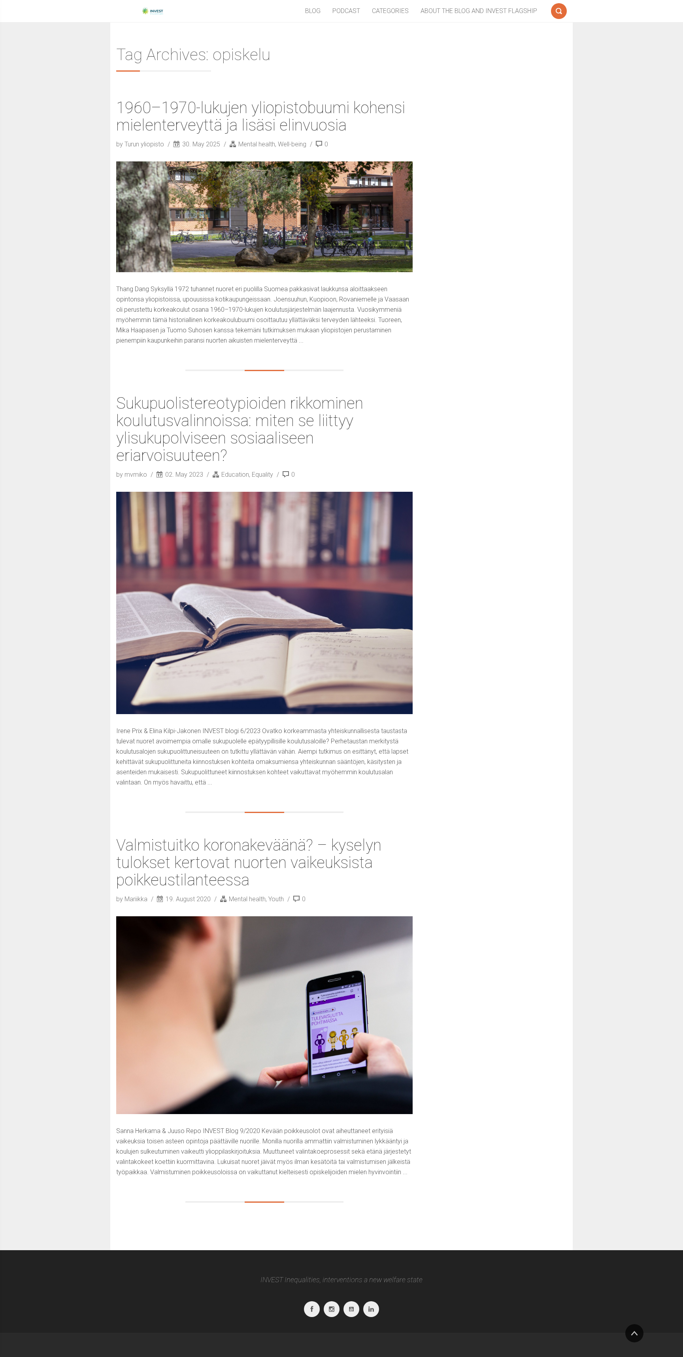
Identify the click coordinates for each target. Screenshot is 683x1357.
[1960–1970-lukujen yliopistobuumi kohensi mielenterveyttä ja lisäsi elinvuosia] (264, 216)
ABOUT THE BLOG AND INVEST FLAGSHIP (479, 11)
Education (235, 474)
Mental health (256, 144)
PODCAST (346, 11)
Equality (262, 474)
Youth (276, 899)
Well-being (292, 144)
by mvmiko (132, 474)
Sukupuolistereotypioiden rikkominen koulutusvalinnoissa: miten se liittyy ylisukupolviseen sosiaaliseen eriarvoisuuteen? (239, 429)
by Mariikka (132, 899)
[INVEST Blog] (151, 11)
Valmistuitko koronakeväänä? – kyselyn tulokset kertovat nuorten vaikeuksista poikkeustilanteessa (248, 862)
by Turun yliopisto (141, 144)
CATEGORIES (390, 11)
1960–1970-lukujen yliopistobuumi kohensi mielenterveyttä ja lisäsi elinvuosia (260, 117)
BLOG (313, 11)
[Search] (559, 9)
